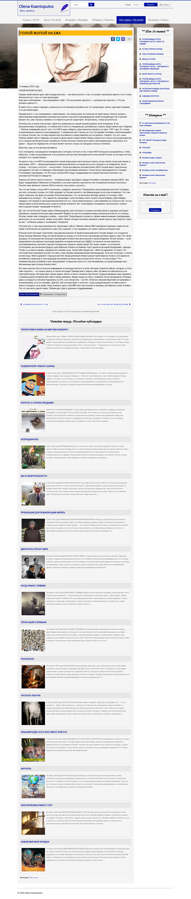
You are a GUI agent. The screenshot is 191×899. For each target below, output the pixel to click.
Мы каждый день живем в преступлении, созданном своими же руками (153, 133)
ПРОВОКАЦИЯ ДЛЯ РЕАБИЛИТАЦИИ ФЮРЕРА (43, 512)
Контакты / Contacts (158, 19)
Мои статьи (33, 878)
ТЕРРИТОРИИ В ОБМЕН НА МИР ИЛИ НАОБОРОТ (44, 329)
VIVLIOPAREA (147, 153)
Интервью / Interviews (103, 19)
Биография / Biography (76, 19)
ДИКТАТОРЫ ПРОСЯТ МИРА (34, 549)
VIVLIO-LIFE (146, 148)
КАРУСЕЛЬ (26, 768)
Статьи (128, 5)
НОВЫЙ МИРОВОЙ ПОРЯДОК (35, 842)
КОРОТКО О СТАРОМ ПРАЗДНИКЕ (37, 403)
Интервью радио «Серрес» (152, 158)
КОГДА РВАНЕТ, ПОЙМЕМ (33, 585)
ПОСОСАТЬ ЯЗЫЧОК (31, 695)
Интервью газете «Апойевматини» (155, 170)
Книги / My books (52, 19)
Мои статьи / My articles (131, 19)
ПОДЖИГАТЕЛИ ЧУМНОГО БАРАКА (38, 366)
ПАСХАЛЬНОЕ (27, 659)
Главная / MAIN (31, 19)
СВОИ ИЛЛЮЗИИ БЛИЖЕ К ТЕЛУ (36, 805)
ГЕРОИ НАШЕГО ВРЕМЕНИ (33, 622)
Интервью (152, 183)
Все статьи (164, 4)
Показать (150, 4)
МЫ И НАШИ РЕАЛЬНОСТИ (34, 476)
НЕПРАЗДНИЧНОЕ (29, 439)
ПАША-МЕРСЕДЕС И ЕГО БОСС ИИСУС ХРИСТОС (44, 732)
